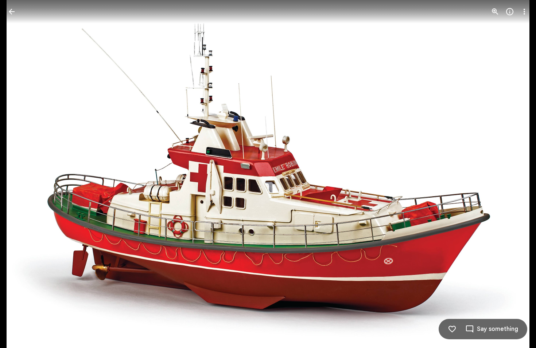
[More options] (524, 11)
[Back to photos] (11, 11)
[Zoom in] (495, 11)
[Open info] (509, 11)
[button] (20, 174)
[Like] (452, 329)
